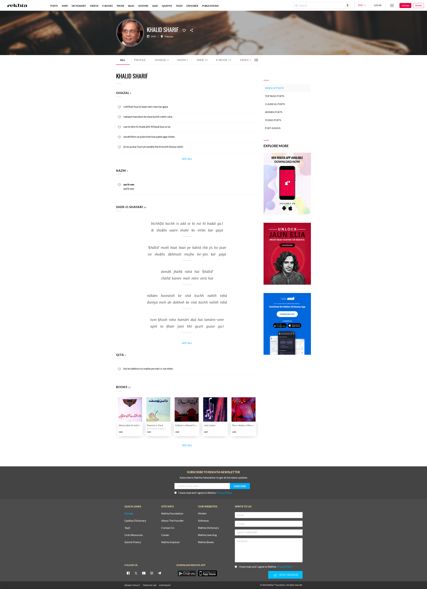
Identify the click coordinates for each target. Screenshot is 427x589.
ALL (122, 59)
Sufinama (203, 520)
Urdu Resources (133, 535)
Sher (202, 59)
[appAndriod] (186, 573)
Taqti (127, 527)
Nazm (182, 59)
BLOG (131, 5)
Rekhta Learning (207, 535)
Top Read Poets (274, 96)
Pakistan (168, 36)
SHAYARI (143, 5)
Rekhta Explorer (170, 542)
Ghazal (162, 59)
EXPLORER (192, 5)
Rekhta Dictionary (208, 527)
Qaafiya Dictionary (135, 520)
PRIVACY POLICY (132, 585)
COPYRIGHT (165, 585)
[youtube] (143, 573)
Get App (405, 5)
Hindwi (202, 513)
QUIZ (155, 5)
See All (187, 159)
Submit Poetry (132, 542)
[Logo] (17, 6)
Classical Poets (275, 104)
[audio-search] (347, 5)
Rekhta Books (206, 542)
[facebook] (128, 573)
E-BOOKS (107, 5)
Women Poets (273, 112)
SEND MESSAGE (288, 574)
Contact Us (167, 527)
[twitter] (136, 573)
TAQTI (179, 5)
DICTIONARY (79, 5)
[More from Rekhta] (392, 5)
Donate (418, 5)
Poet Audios (272, 128)
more (226, 5)
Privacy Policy (224, 492)
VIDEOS (94, 5)
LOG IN (377, 5)
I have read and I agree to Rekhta (205, 492)
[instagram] (151, 573)
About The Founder (172, 520)
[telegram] (159, 573)
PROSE (120, 5)
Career (165, 535)
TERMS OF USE (149, 585)
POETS (54, 5)
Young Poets (273, 120)
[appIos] (207, 573)
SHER (65, 5)
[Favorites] (184, 30)
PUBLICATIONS (210, 5)
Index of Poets (274, 88)
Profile (140, 59)
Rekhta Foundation (172, 513)
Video (245, 59)
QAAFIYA (167, 5)
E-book (223, 59)
